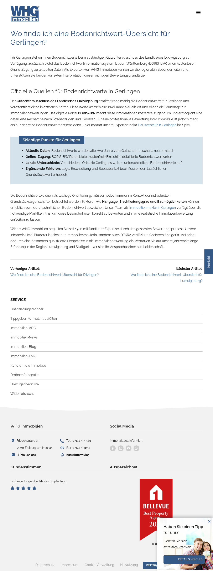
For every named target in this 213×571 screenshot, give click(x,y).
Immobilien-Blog (23, 347)
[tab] (153, 544)
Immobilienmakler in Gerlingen (152, 208)
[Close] (209, 521)
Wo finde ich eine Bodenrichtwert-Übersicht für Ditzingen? (54, 275)
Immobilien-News (24, 337)
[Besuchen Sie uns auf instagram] (121, 448)
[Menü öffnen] (198, 12)
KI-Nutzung (129, 565)
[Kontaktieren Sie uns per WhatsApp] (136, 448)
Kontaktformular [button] (77, 455)
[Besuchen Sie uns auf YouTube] (128, 448)
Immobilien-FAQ (22, 356)
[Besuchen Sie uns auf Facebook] (113, 448)
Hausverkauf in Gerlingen (157, 125)
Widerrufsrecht (22, 394)
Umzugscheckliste (24, 384)
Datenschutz (44, 565)
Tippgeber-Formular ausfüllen (33, 319)
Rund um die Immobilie (28, 365)
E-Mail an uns (27, 455)
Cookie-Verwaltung (99, 565)
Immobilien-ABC (23, 328)
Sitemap (196, 559)
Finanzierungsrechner (26, 309)
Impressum (69, 565)
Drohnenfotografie (24, 375)
